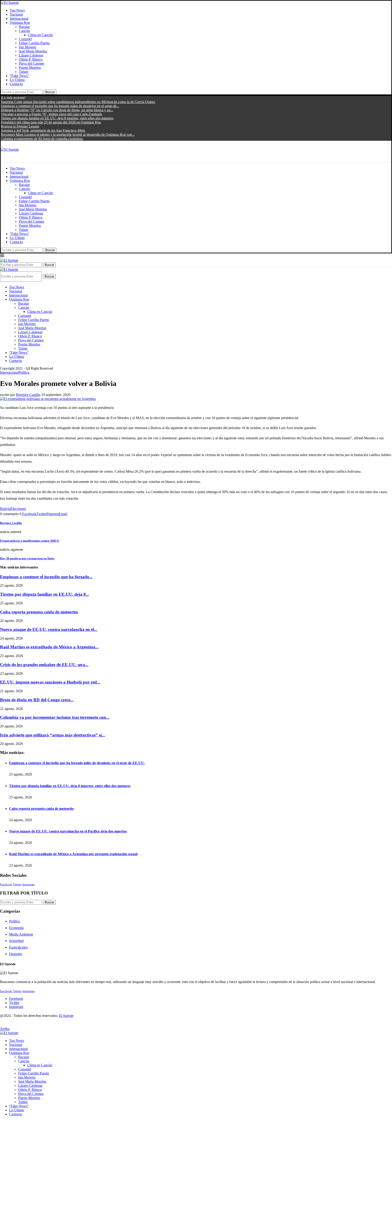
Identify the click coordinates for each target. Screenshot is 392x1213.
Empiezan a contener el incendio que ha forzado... (46, 576)
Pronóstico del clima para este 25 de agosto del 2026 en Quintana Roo (51, 122)
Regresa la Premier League (20, 126)
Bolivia (5, 509)
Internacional (19, 18)
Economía (16, 928)
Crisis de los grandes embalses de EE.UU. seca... (44, 664)
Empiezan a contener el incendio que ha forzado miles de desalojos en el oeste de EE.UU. (77, 763)
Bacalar (24, 27)
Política (14, 921)
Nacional (16, 14)
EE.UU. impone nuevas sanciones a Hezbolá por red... (50, 682)
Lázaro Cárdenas (31, 55)
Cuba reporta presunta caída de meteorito (39, 612)
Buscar (50, 92)
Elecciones (18, 509)
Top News (17, 10)
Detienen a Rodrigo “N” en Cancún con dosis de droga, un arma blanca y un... (57, 110)
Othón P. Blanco (30, 59)
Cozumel (25, 39)
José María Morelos (33, 51)
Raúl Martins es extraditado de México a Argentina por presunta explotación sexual (73, 854)
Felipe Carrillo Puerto (34, 43)
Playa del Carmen (31, 63)
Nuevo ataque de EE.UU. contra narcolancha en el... (48, 629)
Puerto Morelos (30, 67)
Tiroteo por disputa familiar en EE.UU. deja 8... (44, 594)
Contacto (16, 84)
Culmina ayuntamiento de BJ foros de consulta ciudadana (42, 139)
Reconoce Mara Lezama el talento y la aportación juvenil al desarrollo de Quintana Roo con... (68, 134)
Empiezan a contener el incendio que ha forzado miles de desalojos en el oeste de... (60, 106)
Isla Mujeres (27, 47)
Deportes (15, 954)
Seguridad (16, 941)
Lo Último (17, 80)
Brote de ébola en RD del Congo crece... (37, 699)
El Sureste (66, 1016)
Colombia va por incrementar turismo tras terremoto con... (54, 717)
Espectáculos (18, 947)
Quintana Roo (20, 23)
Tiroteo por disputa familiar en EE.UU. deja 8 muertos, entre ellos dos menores (57, 118)
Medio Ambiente (21, 934)
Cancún (24, 31)
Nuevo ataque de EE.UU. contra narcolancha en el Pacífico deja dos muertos (68, 831)
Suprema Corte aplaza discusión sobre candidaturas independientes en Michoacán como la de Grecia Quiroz (78, 102)
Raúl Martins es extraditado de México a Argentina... (49, 647)
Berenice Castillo (28, 395)
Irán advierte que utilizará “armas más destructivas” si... (52, 735)
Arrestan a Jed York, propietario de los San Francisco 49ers (43, 130)
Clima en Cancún (40, 35)
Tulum (23, 72)
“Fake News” (19, 76)
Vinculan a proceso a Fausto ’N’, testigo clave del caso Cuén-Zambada (51, 114)
